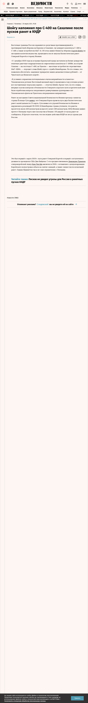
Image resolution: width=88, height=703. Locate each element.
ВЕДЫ (6, 12)
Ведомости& (48, 12)
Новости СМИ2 (12, 198)
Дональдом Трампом (77, 161)
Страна (72, 12)
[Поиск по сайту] (72, 4)
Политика (74, 8)
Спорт (79, 12)
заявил (32, 100)
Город (40, 12)
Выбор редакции (13, 19)
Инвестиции (49, 8)
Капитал (66, 12)
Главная (10, 24)
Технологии (59, 8)
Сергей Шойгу (77, 51)
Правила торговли (15, 12)
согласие (55, 697)
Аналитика (57, 12)
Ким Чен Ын (37, 164)
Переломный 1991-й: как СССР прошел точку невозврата (40, 19)
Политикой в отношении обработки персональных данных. (25, 701)
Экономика (30, 8)
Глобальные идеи (12, 8)
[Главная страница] (41, 4)
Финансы (39, 8)
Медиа (67, 8)
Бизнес (22, 8)
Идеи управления (30, 12)
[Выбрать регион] (67, 4)
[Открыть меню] (84, 4)
